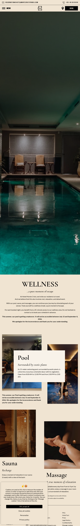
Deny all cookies (24, 511)
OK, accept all (24, 506)
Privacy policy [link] (24, 520)
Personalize (24, 515)
